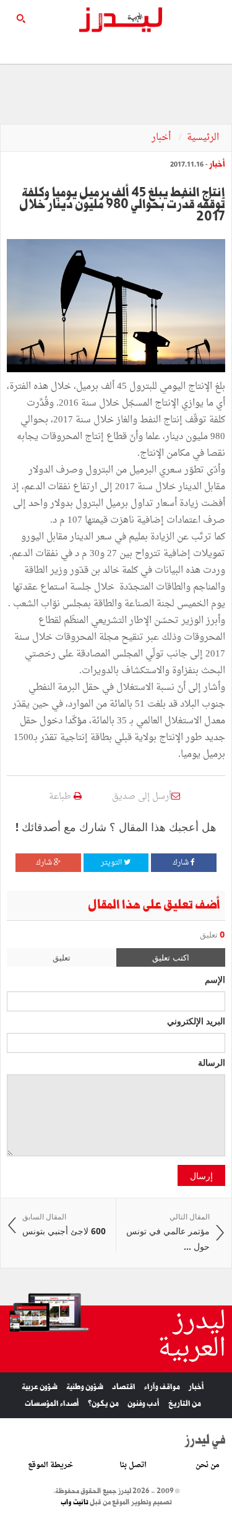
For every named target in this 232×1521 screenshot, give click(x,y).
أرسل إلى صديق (141, 796)
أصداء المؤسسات (52, 1403)
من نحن (207, 1465)
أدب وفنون (143, 1403)
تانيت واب (74, 1502)
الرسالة (211, 1062)
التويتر (112, 862)
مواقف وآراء (162, 1387)
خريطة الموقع (50, 1465)
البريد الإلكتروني (196, 1020)
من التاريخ (184, 1403)
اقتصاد (123, 1387)
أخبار (162, 138)
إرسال (201, 1175)
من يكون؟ (103, 1403)
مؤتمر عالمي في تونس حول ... (168, 1232)
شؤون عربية (40, 1387)
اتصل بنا (133, 1465)
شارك (182, 862)
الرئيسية (203, 138)
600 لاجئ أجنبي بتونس (64, 1225)
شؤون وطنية (84, 1387)
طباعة (61, 796)
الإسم (215, 979)
